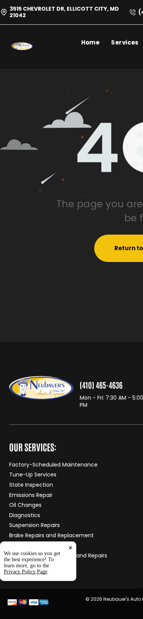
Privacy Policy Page (25, 572)
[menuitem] (96, 42)
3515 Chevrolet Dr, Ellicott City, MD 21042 (64, 12)
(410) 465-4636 (101, 385)
